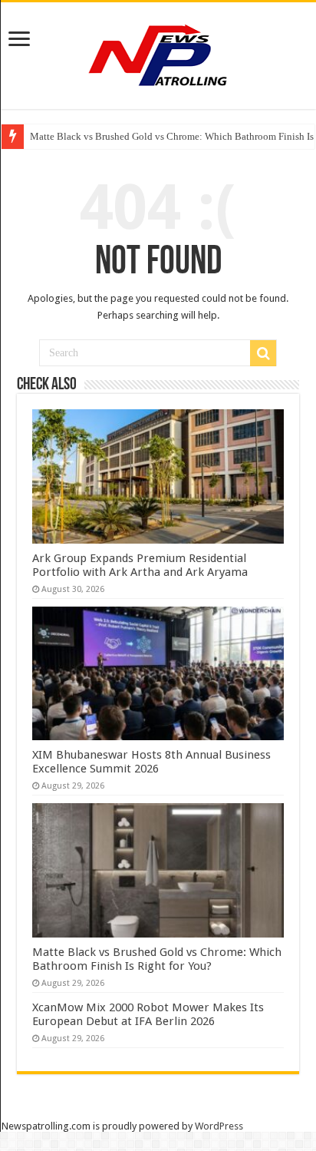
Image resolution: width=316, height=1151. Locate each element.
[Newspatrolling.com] (158, 53)
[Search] (263, 353)
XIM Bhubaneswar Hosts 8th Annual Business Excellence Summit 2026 (151, 762)
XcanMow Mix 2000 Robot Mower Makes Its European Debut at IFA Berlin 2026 (148, 1014)
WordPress (219, 1126)
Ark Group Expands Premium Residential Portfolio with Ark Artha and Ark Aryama (140, 565)
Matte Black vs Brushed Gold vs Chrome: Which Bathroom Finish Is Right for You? (156, 959)
